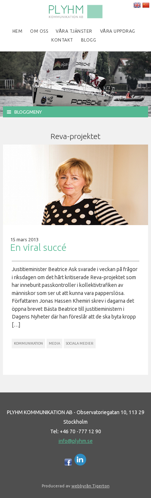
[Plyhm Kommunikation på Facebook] (68, 464)
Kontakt (62, 40)
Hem (17, 31)
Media (54, 343)
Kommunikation (28, 343)
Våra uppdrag (117, 31)
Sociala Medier (79, 343)
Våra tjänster (74, 31)
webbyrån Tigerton (90, 485)
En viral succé (38, 247)
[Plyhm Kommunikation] (75, 16)
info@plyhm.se (76, 441)
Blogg (88, 40)
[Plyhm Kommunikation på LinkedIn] (80, 464)
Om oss (39, 31)
